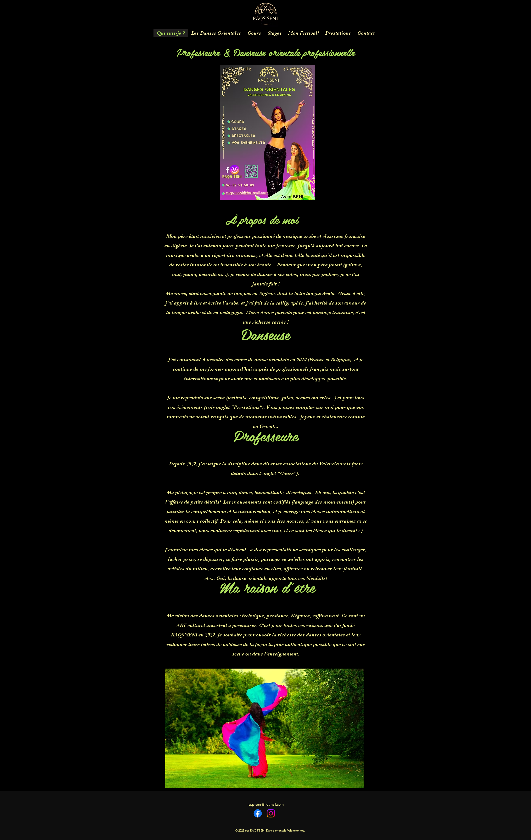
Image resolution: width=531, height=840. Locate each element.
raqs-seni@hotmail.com (266, 804)
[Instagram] (270, 813)
